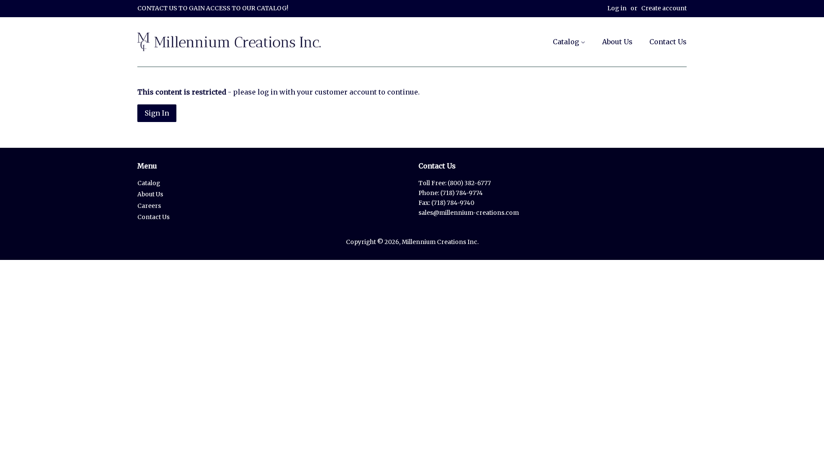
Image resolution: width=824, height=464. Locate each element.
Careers (149, 206)
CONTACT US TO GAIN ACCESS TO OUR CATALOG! (212, 8)
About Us (617, 41)
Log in (617, 8)
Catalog (567, 41)
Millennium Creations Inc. (440, 242)
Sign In (157, 113)
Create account (664, 8)
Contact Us (668, 41)
